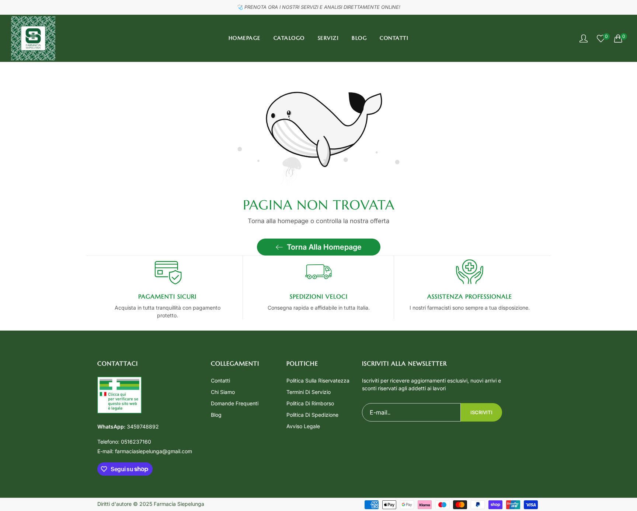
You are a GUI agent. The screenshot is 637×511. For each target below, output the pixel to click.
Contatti (220, 380)
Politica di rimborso (310, 403)
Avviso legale (303, 426)
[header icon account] (583, 38)
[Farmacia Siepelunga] (33, 38)
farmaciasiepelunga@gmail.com (144, 451)
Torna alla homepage (324, 247)
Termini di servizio (308, 392)
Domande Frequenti (234, 403)
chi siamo (223, 392)
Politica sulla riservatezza (317, 380)
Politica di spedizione (312, 415)
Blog (216, 415)
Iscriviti (481, 412)
